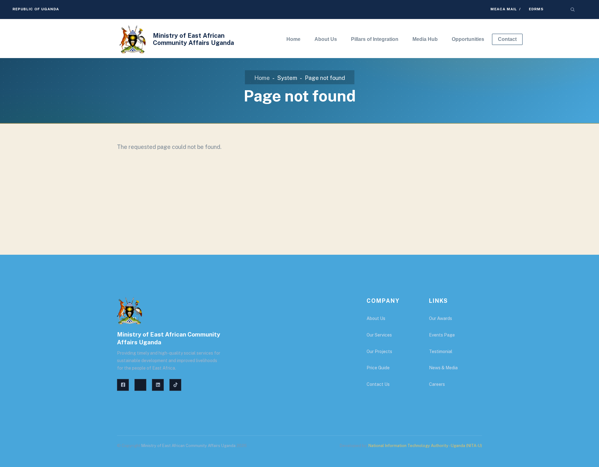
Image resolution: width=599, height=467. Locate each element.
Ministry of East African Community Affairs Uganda (193, 39)
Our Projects (379, 351)
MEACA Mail (503, 9)
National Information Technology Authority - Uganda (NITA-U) (425, 445)
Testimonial (440, 351)
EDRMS (536, 9)
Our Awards (440, 318)
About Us (376, 318)
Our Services (379, 334)
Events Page (442, 334)
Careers (437, 384)
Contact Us (378, 384)
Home (262, 78)
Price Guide (378, 367)
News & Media (443, 367)
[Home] (132, 39)
